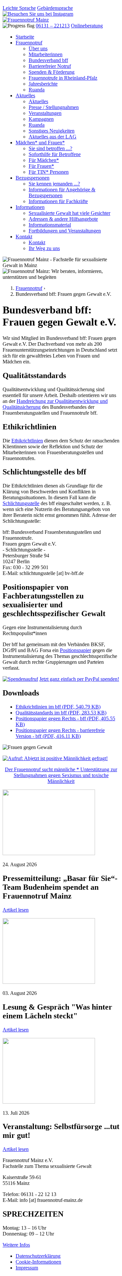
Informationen (30, 207)
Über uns (38, 48)
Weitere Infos (16, 1245)
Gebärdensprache (55, 8)
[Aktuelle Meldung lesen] (49, 853)
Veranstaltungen (45, 113)
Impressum (27, 1267)
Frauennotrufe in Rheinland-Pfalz (63, 78)
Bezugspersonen (32, 178)
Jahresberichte (43, 84)
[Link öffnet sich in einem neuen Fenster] (20, 679)
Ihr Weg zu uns (44, 248)
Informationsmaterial (50, 225)
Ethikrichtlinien (27, 440)
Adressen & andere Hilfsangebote (63, 219)
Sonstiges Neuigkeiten (52, 131)
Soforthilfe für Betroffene (55, 154)
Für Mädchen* (44, 160)
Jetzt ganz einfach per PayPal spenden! (79, 679)
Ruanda (37, 89)
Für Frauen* (41, 166)
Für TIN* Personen (49, 172)
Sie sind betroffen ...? (50, 148)
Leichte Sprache (19, 8)
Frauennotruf (29, 42)
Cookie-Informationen (38, 1262)
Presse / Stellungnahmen (54, 107)
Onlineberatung (87, 25)
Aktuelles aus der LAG (52, 136)
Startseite (25, 37)
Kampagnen (41, 119)
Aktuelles (25, 95)
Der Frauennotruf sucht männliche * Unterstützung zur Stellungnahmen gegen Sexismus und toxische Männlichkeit (61, 775)
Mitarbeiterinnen (45, 54)
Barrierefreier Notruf (50, 66)
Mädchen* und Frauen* (40, 142)
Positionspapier (75, 650)
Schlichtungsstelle (21, 503)
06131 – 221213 (53, 25)
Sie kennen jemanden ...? (54, 183)
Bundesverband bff (48, 60)
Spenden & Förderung (52, 72)
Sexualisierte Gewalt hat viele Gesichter (69, 213)
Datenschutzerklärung (38, 1256)
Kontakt (24, 236)
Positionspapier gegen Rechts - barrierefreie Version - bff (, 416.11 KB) (60, 733)
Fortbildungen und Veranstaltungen (65, 230)
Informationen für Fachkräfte (58, 201)
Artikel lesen (16, 910)
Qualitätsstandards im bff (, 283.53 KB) (61, 712)
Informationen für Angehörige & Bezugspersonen (62, 192)
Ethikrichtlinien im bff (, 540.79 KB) (58, 707)
